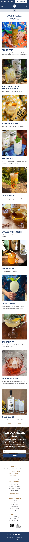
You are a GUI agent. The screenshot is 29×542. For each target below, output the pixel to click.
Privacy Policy (14, 539)
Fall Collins (8, 195)
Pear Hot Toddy (9, 268)
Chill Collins (8, 303)
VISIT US (14, 466)
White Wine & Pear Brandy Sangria (11, 87)
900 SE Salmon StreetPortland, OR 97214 (14, 472)
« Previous (11, 424)
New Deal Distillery (18, 537)
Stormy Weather (10, 378)
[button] (2, 6)
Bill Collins (8, 417)
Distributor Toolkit (14, 493)
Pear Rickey (8, 158)
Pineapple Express (11, 123)
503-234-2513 (14, 475)
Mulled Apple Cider (12, 232)
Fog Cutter (7, 50)
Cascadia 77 (8, 342)
